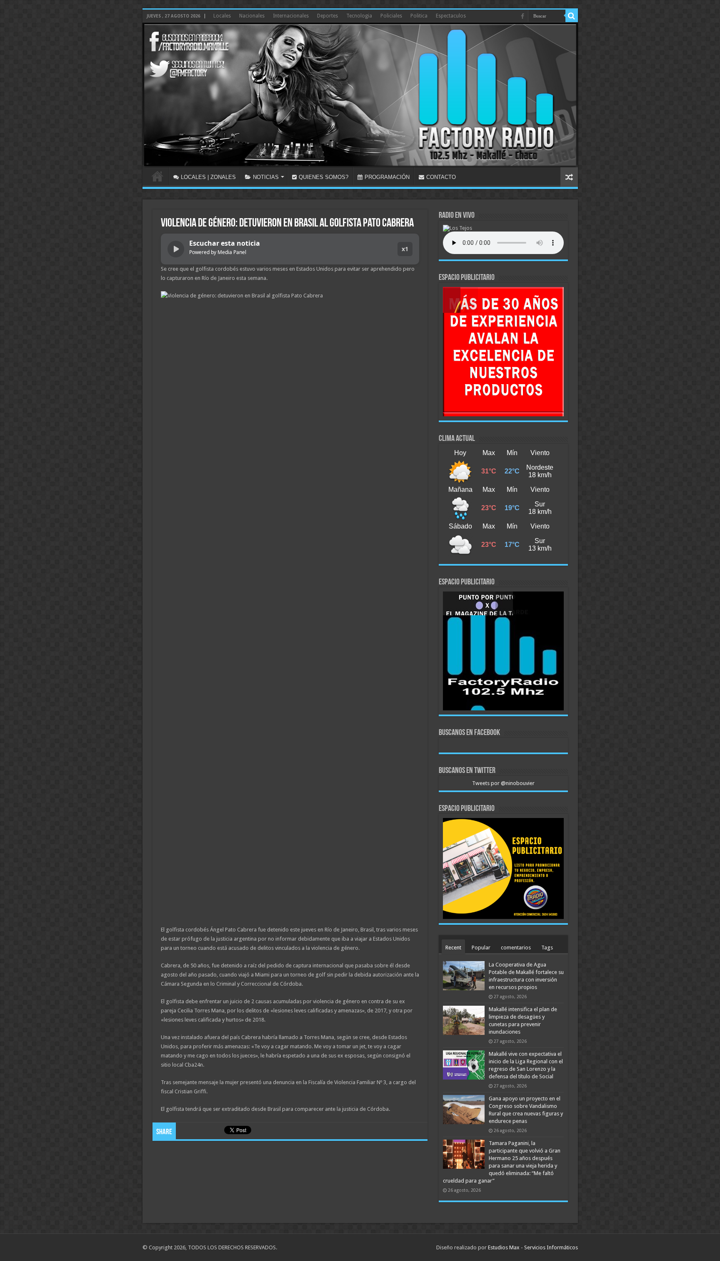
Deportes (327, 16)
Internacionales (291, 16)
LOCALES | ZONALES (208, 177)
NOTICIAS (266, 177)
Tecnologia (359, 16)
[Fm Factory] (360, 95)
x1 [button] (405, 249)
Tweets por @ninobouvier (503, 783)
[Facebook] (522, 16)
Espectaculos (451, 16)
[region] (503, 351)
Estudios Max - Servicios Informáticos (533, 1247)
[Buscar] (571, 16)
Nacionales (252, 16)
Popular (481, 947)
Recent (453, 947)
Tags (547, 947)
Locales (222, 16)
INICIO (157, 176)
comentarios (516, 947)
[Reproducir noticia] (176, 249)
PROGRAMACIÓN (387, 177)
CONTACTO (441, 177)
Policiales (391, 16)
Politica (419, 16)
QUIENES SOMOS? (323, 177)
